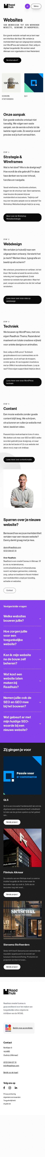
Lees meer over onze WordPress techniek (20, 382)
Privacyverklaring (9, 1094)
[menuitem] (22, 1094)
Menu (36, 6)
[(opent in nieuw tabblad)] (4, 1088)
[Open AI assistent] (27, 6)
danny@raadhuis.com (12, 547)
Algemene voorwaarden (11, 1097)
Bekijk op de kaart (10, 1072)
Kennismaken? (12, 60)
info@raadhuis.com (11, 1066)
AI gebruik (7, 1104)
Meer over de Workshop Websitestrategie (16, 217)
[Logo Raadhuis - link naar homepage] (9, 6)
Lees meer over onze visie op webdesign (18, 299)
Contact (9, 590)
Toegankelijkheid (9, 1100)
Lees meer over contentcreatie (19, 459)
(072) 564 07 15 (9, 551)
